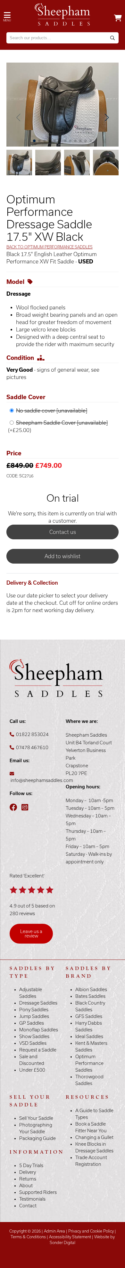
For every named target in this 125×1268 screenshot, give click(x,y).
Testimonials (32, 1199)
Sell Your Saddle (36, 1118)
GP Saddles (31, 1023)
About (26, 1185)
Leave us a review (31, 933)
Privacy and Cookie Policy (91, 1231)
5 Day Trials (31, 1165)
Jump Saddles (34, 1016)
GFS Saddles (88, 1016)
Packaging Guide (37, 1138)
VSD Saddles (32, 1043)
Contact (28, 1205)
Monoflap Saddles (38, 1029)
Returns (27, 1178)
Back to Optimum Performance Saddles (49, 247)
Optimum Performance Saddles (89, 1063)
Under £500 (32, 1070)
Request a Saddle (37, 1049)
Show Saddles (34, 1036)
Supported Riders (38, 1192)
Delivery (27, 1172)
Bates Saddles (90, 996)
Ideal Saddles (89, 1036)
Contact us (62, 532)
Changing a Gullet (94, 1137)
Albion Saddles (91, 989)
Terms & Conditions (28, 1237)
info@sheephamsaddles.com (42, 780)
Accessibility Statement (70, 1237)
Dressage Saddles (38, 1003)
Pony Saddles (33, 1009)
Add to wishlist (62, 556)
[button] (106, 117)
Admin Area (54, 1231)
